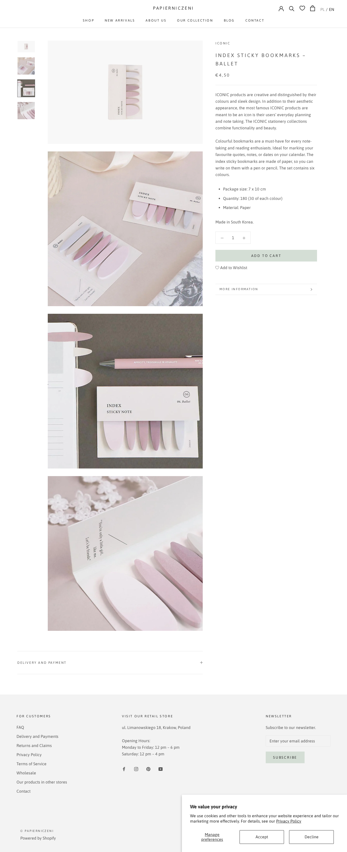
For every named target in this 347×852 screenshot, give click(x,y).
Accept (262, 836)
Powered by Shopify (38, 838)
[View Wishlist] (302, 8)
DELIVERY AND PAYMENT (42, 663)
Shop (88, 20)
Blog (229, 20)
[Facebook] (124, 768)
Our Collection (195, 20)
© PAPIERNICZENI (37, 831)
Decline (312, 836)
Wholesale (26, 773)
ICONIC (222, 43)
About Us (156, 20)
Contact (254, 20)
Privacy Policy (288, 821)
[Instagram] (136, 768)
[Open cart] (312, 8)
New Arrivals (120, 20)
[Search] (291, 8)
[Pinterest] (148, 768)
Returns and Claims (34, 745)
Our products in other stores (42, 782)
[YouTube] (161, 768)
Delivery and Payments (37, 736)
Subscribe (285, 757)
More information (238, 289)
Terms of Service (31, 763)
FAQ (20, 727)
